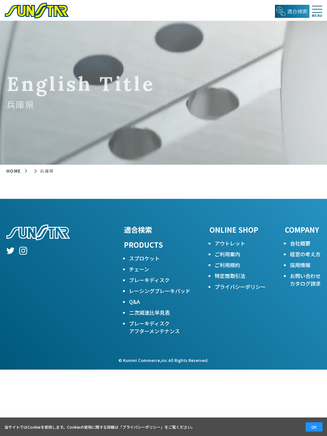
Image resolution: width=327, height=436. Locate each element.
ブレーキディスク (149, 280)
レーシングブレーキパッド (159, 291)
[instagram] (23, 251)
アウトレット (230, 243)
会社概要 (300, 243)
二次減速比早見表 (149, 312)
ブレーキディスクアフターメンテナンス (154, 327)
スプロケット (144, 258)
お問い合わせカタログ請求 (305, 279)
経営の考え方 (305, 254)
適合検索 (138, 229)
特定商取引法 (230, 276)
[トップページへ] (34, 10)
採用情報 (300, 265)
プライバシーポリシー (240, 286)
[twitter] (10, 251)
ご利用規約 (227, 265)
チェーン (139, 269)
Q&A (134, 301)
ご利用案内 (227, 254)
